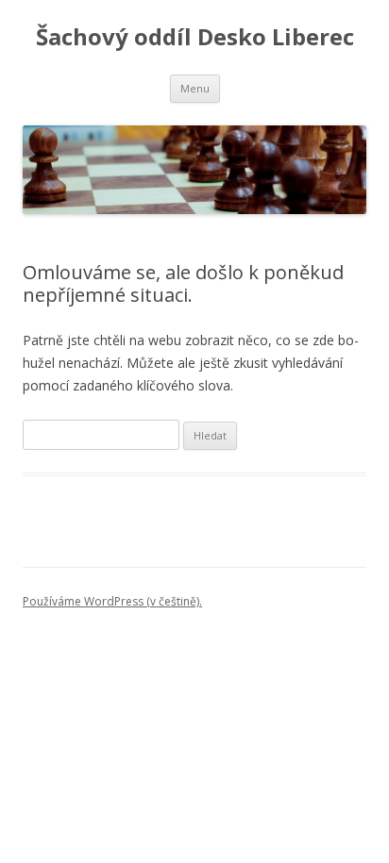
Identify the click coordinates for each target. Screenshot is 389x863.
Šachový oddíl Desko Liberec (195, 37)
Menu (195, 88)
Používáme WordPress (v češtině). (112, 601)
